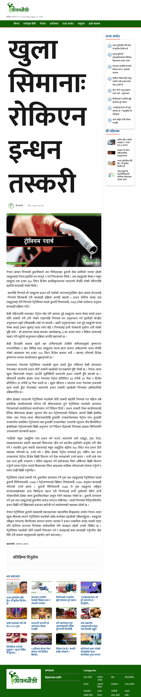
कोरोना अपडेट (100, 678)
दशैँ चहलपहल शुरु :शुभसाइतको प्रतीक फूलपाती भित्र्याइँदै (65, 626)
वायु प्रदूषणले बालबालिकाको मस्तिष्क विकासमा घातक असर (121, 57)
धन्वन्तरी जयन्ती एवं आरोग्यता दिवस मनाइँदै (40, 626)
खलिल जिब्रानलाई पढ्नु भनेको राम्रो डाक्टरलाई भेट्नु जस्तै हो (121, 81)
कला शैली (88, 677)
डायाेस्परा (54, 24)
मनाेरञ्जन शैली (29, 24)
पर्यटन (99, 691)
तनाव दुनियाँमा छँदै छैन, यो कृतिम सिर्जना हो (16, 601)
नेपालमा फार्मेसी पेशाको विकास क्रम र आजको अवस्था (40, 600)
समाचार (19, 544)
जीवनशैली (19, 205)
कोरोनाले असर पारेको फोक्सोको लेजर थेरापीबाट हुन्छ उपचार (90, 652)
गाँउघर (43, 24)
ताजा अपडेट (68, 24)
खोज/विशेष (129, 677)
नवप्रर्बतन (87, 691)
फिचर (16, 24)
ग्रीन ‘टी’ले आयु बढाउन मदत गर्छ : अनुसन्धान (121, 91)
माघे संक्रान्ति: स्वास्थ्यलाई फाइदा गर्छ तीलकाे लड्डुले (89, 626)
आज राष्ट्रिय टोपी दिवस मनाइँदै (121, 121)
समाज (25, 544)
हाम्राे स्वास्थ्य (94, 24)
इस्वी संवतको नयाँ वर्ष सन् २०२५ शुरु (16, 624)
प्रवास (127, 691)
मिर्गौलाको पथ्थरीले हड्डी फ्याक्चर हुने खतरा (66, 599)
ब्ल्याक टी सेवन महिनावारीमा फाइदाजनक (123, 153)
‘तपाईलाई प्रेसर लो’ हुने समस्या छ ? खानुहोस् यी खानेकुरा (122, 111)
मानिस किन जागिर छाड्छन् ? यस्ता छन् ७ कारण (124, 142)
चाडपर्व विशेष (100, 685)
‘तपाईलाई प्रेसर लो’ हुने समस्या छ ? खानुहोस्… (89, 600)
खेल (112, 677)
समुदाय (81, 24)
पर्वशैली (114, 691)
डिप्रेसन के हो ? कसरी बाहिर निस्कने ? (65, 650)
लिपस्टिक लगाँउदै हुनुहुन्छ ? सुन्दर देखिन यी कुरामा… (16, 650)
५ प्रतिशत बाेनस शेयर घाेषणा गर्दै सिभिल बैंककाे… (41, 652)
